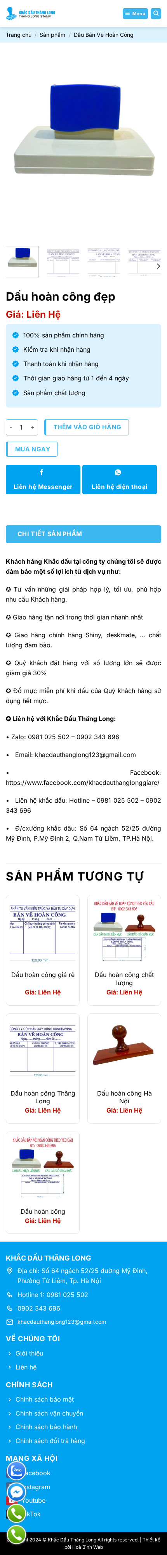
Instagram (35, 1487)
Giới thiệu (29, 1353)
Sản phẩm (52, 34)
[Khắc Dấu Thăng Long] (31, 13)
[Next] (148, 145)
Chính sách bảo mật (45, 1399)
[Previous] (19, 145)
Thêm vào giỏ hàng (88, 427)
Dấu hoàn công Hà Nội (124, 1097)
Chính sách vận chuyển (49, 1413)
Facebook (35, 1473)
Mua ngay (32, 449)
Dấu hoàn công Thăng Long (42, 1097)
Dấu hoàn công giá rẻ (43, 975)
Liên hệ (26, 1367)
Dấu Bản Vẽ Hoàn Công (104, 34)
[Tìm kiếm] (156, 13)
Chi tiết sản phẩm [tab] (49, 534)
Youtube (33, 1500)
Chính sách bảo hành (46, 1427)
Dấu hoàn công (43, 1211)
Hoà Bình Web (87, 1547)
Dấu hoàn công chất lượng (124, 979)
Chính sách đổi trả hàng (50, 1441)
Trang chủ (18, 34)
